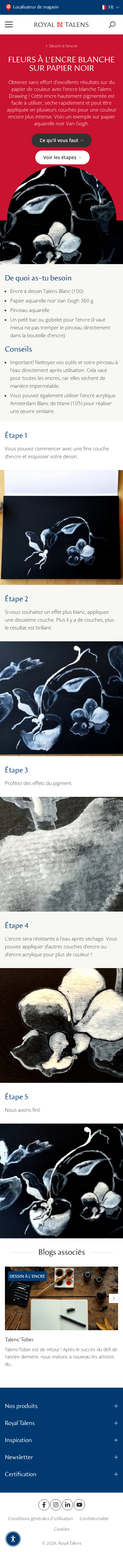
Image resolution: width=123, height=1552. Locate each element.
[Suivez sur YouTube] (79, 1504)
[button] (110, 7)
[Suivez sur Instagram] (55, 1504)
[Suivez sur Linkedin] (67, 1504)
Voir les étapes (59, 157)
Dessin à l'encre (63, 46)
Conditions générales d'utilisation (40, 1518)
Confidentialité (94, 1518)
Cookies (62, 1529)
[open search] (112, 25)
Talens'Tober (19, 1339)
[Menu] (17, 25)
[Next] (113, 1298)
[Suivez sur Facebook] (44, 1504)
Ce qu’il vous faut (59, 140)
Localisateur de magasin (36, 7)
